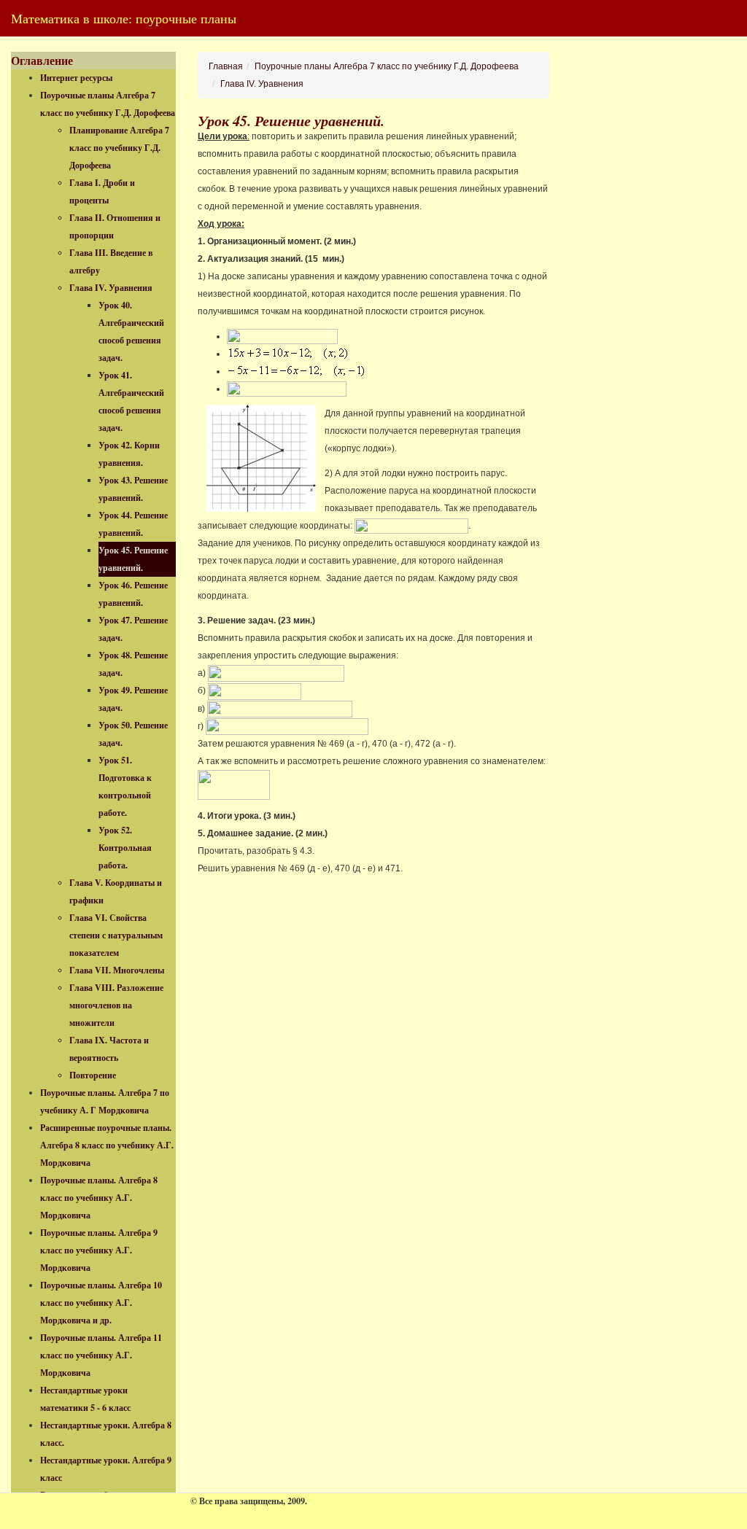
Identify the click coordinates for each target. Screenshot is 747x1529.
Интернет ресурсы (76, 77)
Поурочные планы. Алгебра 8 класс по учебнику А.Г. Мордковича (99, 1197)
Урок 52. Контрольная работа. (125, 847)
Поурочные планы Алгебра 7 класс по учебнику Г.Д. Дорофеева (387, 66)
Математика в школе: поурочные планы (123, 18)
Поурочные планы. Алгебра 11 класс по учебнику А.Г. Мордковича (101, 1355)
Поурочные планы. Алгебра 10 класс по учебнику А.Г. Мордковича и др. (101, 1302)
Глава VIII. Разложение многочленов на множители (116, 1005)
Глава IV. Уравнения (110, 287)
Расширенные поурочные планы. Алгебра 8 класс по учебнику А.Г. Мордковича (107, 1145)
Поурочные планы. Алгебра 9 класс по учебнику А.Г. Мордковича (99, 1250)
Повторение (92, 1075)
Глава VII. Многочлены (116, 970)
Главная (226, 66)
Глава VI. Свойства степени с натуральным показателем (116, 935)
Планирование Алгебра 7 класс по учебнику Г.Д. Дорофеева (119, 147)
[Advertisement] (659, 270)
